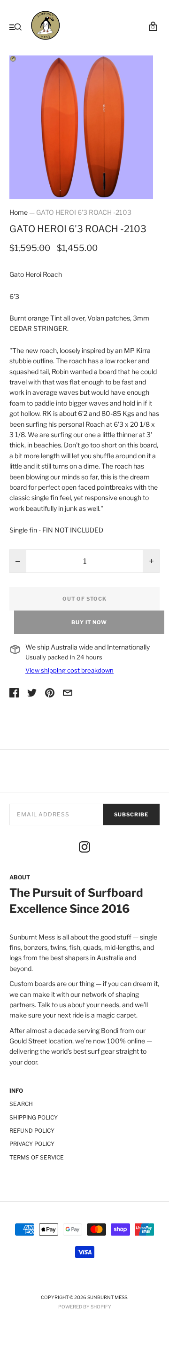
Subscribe (131, 814)
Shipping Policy (33, 1117)
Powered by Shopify (84, 1306)
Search (21, 1103)
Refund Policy (31, 1130)
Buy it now (89, 622)
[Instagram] (84, 848)
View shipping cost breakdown (69, 670)
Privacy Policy (31, 1143)
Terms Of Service (36, 1157)
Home (18, 212)
